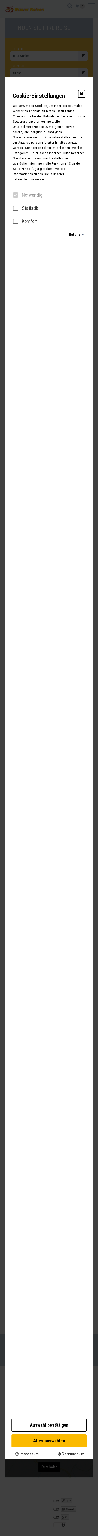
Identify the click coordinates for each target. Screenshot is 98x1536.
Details (74, 235)
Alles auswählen (49, 1440)
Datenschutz (72, 1454)
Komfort (30, 221)
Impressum (29, 1454)
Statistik (30, 208)
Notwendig (32, 195)
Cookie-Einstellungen (39, 96)
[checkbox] (15, 195)
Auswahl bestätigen (49, 1425)
